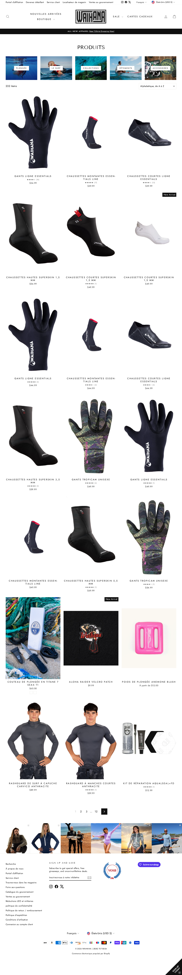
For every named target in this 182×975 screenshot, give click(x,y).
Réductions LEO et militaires (19, 901)
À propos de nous (14, 868)
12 (96, 811)
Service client (53, 2)
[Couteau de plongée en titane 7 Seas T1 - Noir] (31, 692)
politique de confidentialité (19, 905)
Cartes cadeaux (140, 16)
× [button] (179, 972)
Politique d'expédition (16, 915)
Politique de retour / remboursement (24, 910)
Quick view (33, 170)
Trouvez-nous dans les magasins (21, 882)
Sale (117, 16)
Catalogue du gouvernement (19, 891)
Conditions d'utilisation (17, 919)
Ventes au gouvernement (101, 2)
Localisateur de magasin (74, 2)
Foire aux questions (15, 887)
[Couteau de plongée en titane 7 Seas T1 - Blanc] (35, 692)
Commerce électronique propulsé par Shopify (91, 953)
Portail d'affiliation (14, 2)
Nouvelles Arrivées (46, 14)
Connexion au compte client (19, 924)
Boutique (45, 19)
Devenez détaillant (35, 2)
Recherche (11, 864)
